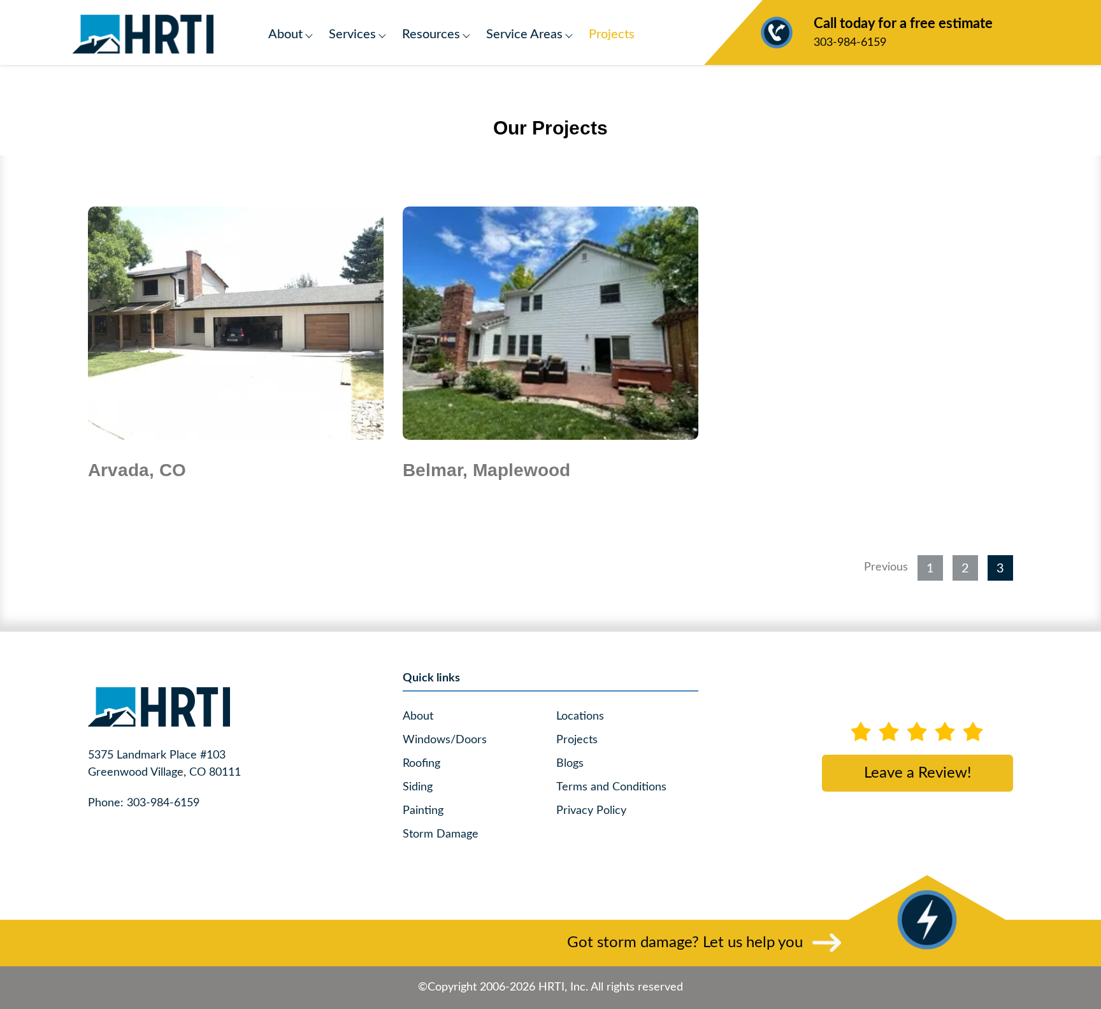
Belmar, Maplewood (486, 470)
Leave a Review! (917, 773)
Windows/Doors (445, 740)
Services (352, 34)
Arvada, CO (137, 470)
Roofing (421, 763)
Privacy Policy (591, 811)
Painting (423, 811)
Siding (418, 787)
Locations (580, 716)
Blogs (570, 763)
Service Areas (524, 34)
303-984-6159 (903, 32)
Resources (431, 34)
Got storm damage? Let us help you (685, 942)
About (285, 34)
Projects (612, 34)
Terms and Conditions (611, 787)
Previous (886, 567)
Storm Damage (441, 834)
